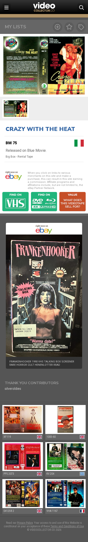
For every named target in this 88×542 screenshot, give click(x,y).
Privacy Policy (25, 522)
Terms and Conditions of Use (67, 526)
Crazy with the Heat (40, 129)
